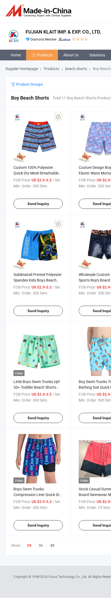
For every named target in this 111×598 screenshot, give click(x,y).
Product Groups (29, 84)
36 (41, 545)
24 (29, 545)
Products (45, 54)
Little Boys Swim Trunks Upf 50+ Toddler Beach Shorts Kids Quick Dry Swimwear (36, 387)
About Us (71, 54)
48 (52, 545)
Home (16, 54)
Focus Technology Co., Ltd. (68, 576)
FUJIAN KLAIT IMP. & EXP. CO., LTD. (63, 32)
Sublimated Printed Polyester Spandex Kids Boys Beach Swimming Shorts (37, 280)
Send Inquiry (38, 204)
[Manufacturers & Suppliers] (39, 10)
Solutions (97, 54)
